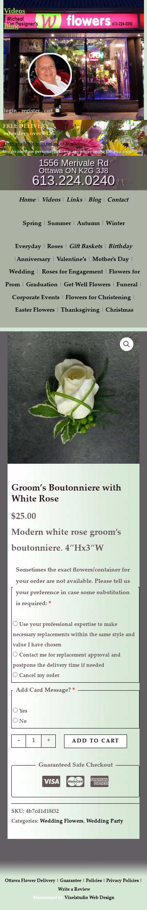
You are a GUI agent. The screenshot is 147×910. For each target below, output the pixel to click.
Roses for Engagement (72, 272)
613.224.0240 (73, 180)
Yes (22, 711)
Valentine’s (71, 259)
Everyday (28, 247)
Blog (11, 25)
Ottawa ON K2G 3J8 (73, 170)
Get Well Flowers (87, 285)
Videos (14, 10)
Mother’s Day (110, 259)
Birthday (120, 247)
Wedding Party (104, 821)
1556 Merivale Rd (74, 163)
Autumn (88, 224)
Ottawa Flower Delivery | (32, 881)
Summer (59, 224)
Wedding (21, 272)
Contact (117, 200)
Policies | (96, 881)
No (22, 721)
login (10, 111)
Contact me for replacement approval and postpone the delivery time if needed (67, 660)
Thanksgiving (80, 310)
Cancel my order (38, 676)
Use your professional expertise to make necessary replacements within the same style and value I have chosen (74, 635)
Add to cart (95, 741)
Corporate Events (36, 298)
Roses (55, 247)
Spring (32, 224)
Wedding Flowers (61, 821)
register (30, 111)
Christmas (119, 310)
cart (48, 111)
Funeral (127, 285)
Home (27, 200)
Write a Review (74, 889)
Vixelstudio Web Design (89, 898)
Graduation (42, 285)
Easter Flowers (35, 310)
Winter (115, 224)
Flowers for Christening (98, 298)
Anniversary (34, 259)
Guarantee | (73, 881)
